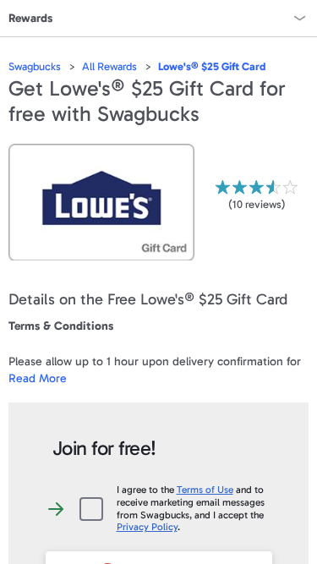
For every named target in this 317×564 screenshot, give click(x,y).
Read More (37, 378)
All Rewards (109, 66)
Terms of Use (205, 490)
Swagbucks (34, 66)
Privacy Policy (147, 527)
